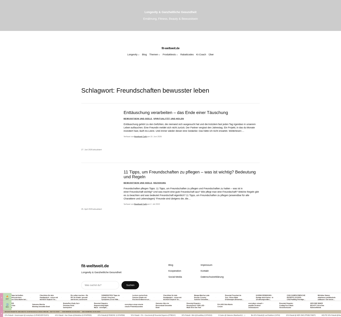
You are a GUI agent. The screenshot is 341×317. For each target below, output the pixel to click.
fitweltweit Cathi (140, 136)
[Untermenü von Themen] (159, 54)
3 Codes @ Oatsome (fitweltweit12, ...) (217, 315)
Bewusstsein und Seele (138, 119)
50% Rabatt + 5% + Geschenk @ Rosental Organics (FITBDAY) (139, 315)
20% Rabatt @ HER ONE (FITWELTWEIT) (286, 315)
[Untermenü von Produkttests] (177, 54)
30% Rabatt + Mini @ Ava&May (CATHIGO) (182, 315)
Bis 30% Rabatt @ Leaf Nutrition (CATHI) (251, 315)
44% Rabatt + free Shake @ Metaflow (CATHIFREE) (59, 315)
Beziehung (159, 183)
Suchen (130, 285)
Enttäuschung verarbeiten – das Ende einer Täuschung (176, 112)
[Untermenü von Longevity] (138, 54)
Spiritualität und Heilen (168, 119)
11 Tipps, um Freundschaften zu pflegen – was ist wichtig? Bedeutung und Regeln (190, 174)
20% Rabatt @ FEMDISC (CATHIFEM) (97, 315)
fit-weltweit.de (171, 48)
